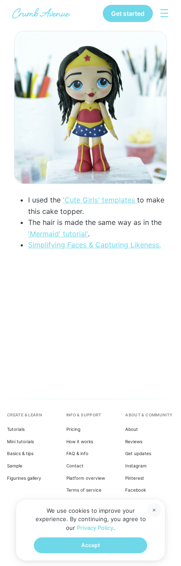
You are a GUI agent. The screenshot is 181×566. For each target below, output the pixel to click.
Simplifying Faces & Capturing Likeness (93, 244)
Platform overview (85, 478)
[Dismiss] (154, 510)
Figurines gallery (24, 478)
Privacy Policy (95, 527)
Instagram (136, 465)
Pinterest (134, 478)
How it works (79, 441)
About (131, 429)
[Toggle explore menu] (164, 13)
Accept (90, 545)
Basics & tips (20, 453)
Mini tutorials (20, 441)
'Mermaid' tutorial (57, 233)
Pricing (73, 429)
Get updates (138, 453)
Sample (14, 465)
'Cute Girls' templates (100, 199)
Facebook (135, 489)
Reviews (133, 441)
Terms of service (83, 489)
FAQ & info (77, 453)
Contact (74, 465)
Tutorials (16, 429)
